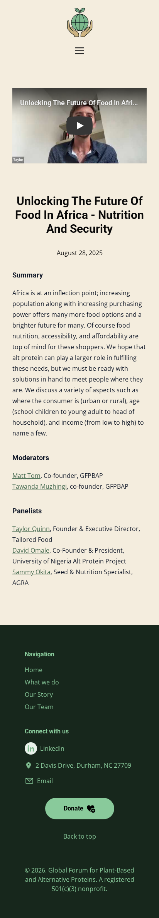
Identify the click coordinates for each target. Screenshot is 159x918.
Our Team (39, 707)
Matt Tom (26, 475)
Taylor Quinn (31, 529)
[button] (79, 125)
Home (33, 670)
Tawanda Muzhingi (39, 486)
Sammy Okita (31, 572)
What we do (42, 682)
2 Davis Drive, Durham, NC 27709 (83, 765)
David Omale (30, 550)
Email (45, 781)
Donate (73, 808)
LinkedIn (52, 748)
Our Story (39, 694)
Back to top (79, 836)
